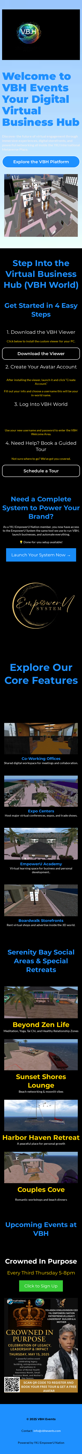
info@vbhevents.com (47, 1430)
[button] (76, 35)
